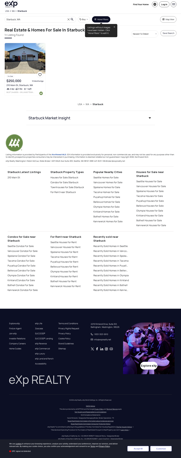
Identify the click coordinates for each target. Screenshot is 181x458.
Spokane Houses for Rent (64, 252)
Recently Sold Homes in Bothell (110, 285)
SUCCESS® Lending (44, 339)
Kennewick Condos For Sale (23, 290)
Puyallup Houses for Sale (150, 200)
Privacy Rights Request (68, 328)
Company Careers (17, 344)
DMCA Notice (90, 406)
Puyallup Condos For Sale (21, 265)
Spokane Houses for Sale (150, 191)
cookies (19, 444)
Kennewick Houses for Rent (66, 286)
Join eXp (13, 334)
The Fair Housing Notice (124, 427)
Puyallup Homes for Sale (106, 197)
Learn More (124, 430)
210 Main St (14, 177)
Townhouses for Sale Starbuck (67, 187)
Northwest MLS (59, 154)
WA (87, 104)
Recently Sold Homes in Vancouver (111, 251)
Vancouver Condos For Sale (23, 251)
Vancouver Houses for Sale (151, 186)
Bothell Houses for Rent (64, 281)
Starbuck (98, 104)
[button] (90, 118)
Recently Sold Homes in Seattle (110, 246)
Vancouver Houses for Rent (66, 247)
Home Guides (15, 349)
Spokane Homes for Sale (106, 187)
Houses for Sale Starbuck (64, 177)
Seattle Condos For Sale (21, 246)
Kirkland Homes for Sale (106, 211)
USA (80, 104)
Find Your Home (141, 4)
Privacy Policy (64, 334)
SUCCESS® (40, 334)
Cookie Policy (64, 339)
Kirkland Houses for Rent (64, 276)
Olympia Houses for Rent (64, 271)
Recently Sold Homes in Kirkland (111, 280)
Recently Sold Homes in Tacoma (111, 260)
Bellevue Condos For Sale (21, 270)
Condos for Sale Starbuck (65, 182)
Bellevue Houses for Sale (150, 205)
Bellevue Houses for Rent (64, 266)
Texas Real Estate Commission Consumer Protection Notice (90, 424)
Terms (92, 446)
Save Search (168, 33)
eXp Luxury (40, 354)
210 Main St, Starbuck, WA (19, 85)
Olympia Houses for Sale (149, 210)
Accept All (138, 449)
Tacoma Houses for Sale (149, 196)
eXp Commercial (42, 349)
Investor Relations (17, 339)
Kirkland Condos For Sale (21, 280)
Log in (164, 4)
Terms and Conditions (68, 323)
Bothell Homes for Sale (105, 216)
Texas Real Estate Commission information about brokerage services (90, 421)
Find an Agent (15, 328)
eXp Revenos (41, 344)
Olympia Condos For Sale (21, 275)
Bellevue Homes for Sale (106, 201)
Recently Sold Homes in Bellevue (111, 270)
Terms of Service (112, 409)
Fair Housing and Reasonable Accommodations (90, 412)
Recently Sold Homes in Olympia (111, 275)
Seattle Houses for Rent (64, 242)
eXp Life (38, 323)
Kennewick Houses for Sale (151, 225)
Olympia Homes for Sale (106, 206)
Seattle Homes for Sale (106, 177)
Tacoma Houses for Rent (64, 256)
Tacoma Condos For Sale (21, 260)
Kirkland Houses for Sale (149, 215)
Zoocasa (39, 328)
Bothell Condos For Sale (21, 285)
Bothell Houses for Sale (149, 220)
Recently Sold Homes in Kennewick (111, 290)
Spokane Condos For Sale (21, 255)
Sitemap (62, 349)
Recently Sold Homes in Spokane (111, 255)
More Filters (102, 19)
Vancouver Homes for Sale (107, 182)
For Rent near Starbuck (63, 192)
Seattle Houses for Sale (149, 181)
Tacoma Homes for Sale (106, 192)
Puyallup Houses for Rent (64, 261)
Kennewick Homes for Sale (108, 221)
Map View (170, 19)
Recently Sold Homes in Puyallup (111, 265)
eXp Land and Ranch (44, 359)
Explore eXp (14, 323)
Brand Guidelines (66, 344)
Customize (161, 449)
